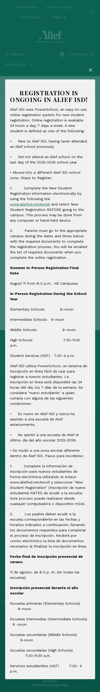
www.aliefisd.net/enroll (30, 204)
